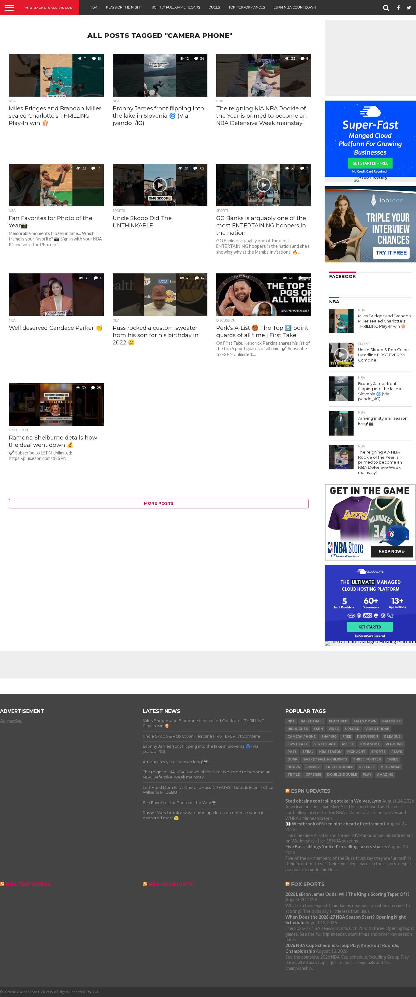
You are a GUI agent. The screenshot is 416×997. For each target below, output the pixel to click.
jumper (313, 767)
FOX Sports (308, 884)
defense (367, 767)
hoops (293, 767)
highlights (297, 729)
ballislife (391, 721)
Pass (292, 752)
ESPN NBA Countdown (294, 7)
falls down (365, 721)
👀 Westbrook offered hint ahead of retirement (335, 823)
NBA (93, 7)
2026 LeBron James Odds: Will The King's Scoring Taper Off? (347, 894)
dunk (292, 759)
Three (392, 759)
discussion (367, 737)
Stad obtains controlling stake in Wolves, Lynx (333, 800)
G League (392, 737)
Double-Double (342, 775)
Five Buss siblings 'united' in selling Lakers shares (336, 846)
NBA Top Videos (28, 884)
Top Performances (246, 7)
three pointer (367, 759)
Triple (293, 775)
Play (367, 775)
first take (297, 744)
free (346, 737)
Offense (313, 775)
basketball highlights (325, 759)
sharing (329, 737)
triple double (339, 767)
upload (352, 729)
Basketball (312, 721)
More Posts (159, 503)
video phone (377, 729)
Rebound (394, 744)
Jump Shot (370, 744)
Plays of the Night (124, 7)
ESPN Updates (310, 791)
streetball (325, 744)
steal (307, 752)
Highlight (356, 752)
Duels (214, 7)
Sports (378, 752)
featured (338, 721)
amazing (385, 775)
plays (396, 752)
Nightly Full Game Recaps (175, 7)
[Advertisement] (370, 58)
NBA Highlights (171, 884)
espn (318, 729)
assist (348, 744)
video (334, 729)
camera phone (301, 737)
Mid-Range (390, 767)
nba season (330, 752)
